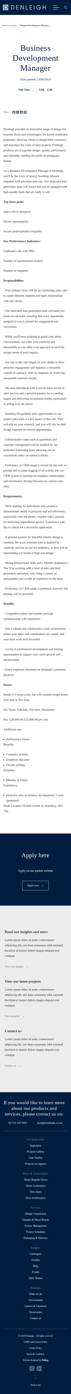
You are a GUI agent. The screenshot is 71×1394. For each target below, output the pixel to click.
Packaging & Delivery (36, 1238)
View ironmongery (36, 1197)
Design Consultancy (35, 1213)
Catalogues (35, 1253)
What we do (35, 1294)
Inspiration (35, 1145)
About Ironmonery (36, 1185)
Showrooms (35, 1312)
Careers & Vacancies (35, 1306)
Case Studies (35, 1157)
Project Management (36, 1225)
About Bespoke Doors (35, 1179)
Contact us (35, 1318)
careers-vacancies (9, 25)
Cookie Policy (35, 1348)
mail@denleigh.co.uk (49, 1122)
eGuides (35, 1260)
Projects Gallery (35, 1151)
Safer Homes (35, 1278)
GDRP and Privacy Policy (35, 1342)
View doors (36, 1191)
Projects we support (35, 1163)
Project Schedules (35, 1232)
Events (35, 1272)
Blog (35, 1266)
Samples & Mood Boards (35, 1219)
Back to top (35, 1385)
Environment (36, 1300)
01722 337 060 (18, 1122)
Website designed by (35, 1360)
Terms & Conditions (36, 1354)
